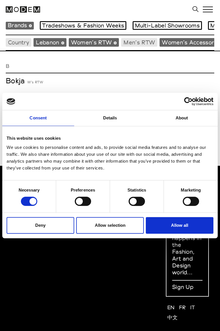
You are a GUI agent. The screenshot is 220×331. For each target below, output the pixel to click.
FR (182, 307)
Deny (40, 225)
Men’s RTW (139, 42)
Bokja (15, 80)
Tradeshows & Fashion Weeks (83, 25)
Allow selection (110, 225)
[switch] (83, 201)
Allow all (179, 225)
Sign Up (182, 286)
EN (171, 307)
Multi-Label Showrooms (167, 25)
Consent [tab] (38, 117)
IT (192, 307)
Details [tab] (110, 117)
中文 (172, 317)
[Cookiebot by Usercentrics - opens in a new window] (188, 101)
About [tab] (182, 117)
